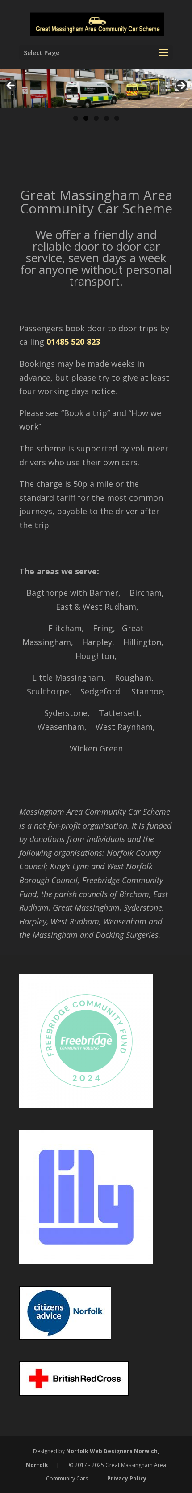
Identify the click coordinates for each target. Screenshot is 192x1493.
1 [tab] (75, 118)
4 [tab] (106, 118)
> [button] (181, 86)
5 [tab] (116, 118)
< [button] (11, 86)
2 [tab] (85, 118)
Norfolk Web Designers (99, 1451)
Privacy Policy (126, 1478)
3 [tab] (96, 118)
